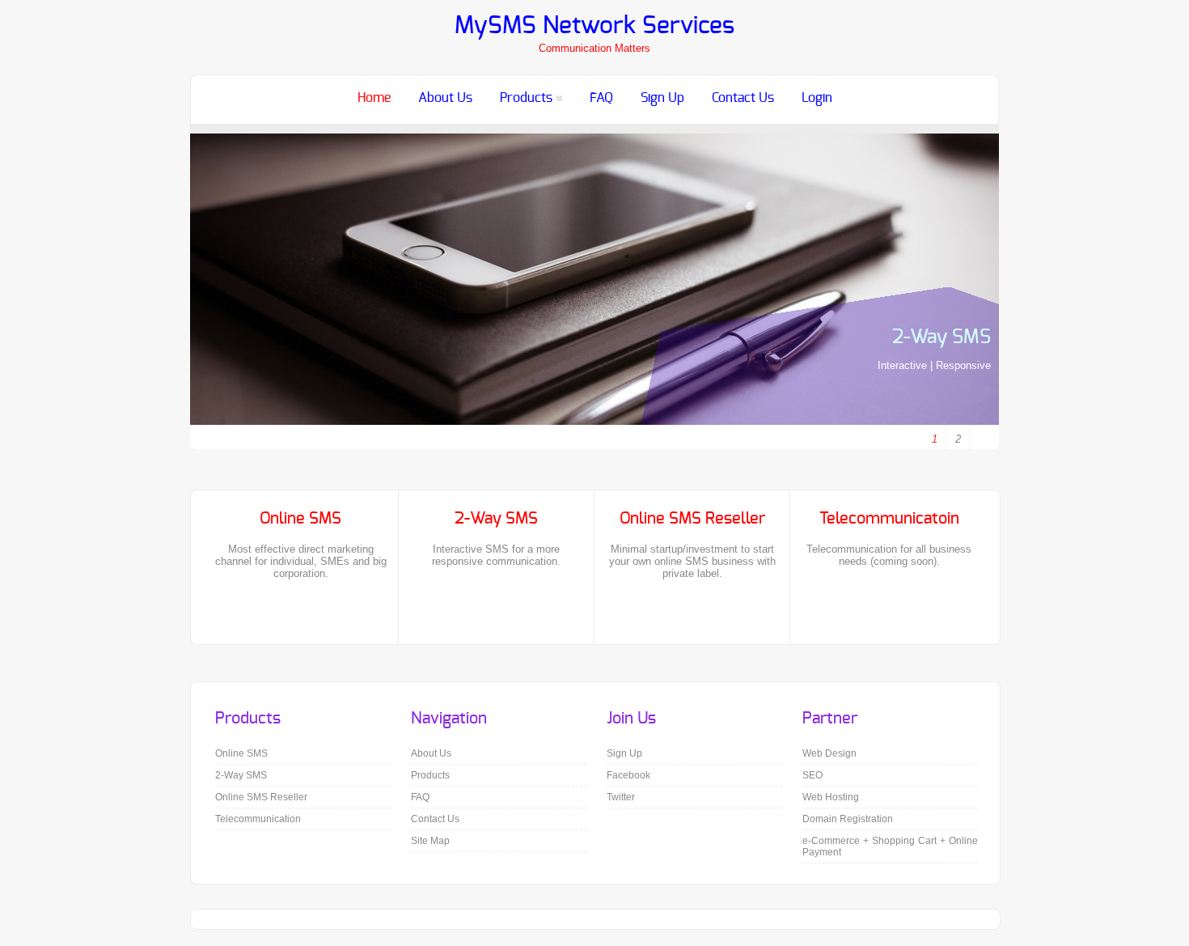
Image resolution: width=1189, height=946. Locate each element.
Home (374, 97)
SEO (812, 775)
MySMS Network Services (594, 26)
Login (817, 97)
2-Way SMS (941, 337)
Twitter (14, 208)
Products (526, 97)
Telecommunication (258, 819)
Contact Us (743, 97)
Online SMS (241, 753)
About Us (445, 97)
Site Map (430, 840)
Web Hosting (830, 797)
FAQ (601, 97)
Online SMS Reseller (261, 797)
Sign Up (662, 97)
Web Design (829, 753)
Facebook (14, 183)
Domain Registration (847, 819)
